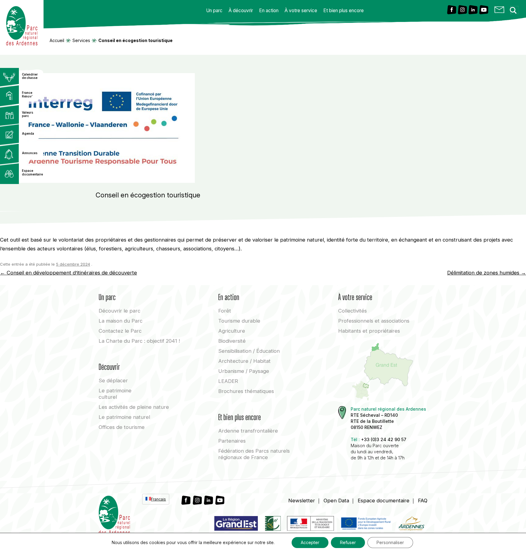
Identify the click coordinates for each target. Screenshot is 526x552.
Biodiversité (232, 341)
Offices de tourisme (122, 427)
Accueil (57, 40)
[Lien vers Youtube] (483, 10)
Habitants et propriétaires (369, 331)
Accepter (310, 542)
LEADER (228, 381)
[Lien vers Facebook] (451, 10)
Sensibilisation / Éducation (249, 351)
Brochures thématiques (246, 391)
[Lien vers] (272, 524)
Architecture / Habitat (244, 361)
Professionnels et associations (373, 321)
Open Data (336, 500)
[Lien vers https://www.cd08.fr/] (411, 524)
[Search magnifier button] (515, 8)
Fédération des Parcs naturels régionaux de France (254, 454)
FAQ (422, 500)
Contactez (120, 331)
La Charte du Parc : (139, 341)
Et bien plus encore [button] (343, 10)
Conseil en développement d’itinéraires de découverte (68, 273)
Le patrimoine (115, 393)
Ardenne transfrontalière (248, 431)
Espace (383, 500)
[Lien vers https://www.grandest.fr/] (236, 524)
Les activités (134, 407)
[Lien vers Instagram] (462, 10)
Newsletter (301, 500)
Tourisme (239, 321)
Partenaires (232, 441)
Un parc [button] (214, 10)
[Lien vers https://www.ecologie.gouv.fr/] (310, 524)
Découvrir (119, 311)
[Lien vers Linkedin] (473, 10)
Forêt (224, 311)
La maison (120, 321)
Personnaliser (390, 542)
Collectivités (352, 311)
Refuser (348, 542)
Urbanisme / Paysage (243, 371)
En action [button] (269, 10)
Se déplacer (113, 380)
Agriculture (231, 331)
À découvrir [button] (241, 10)
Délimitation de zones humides (486, 273)
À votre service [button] (301, 10)
